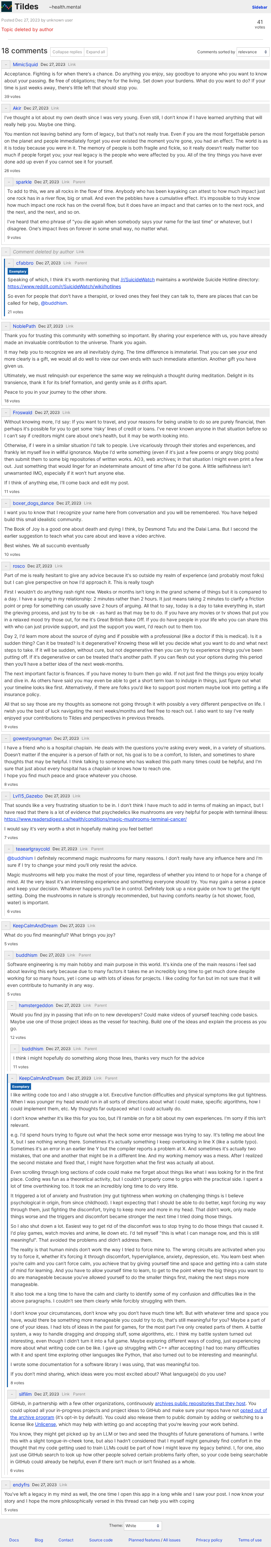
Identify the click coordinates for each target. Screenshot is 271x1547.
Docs (14, 1539)
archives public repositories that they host (200, 1403)
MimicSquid (25, 64)
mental (73, 7)
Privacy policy (209, 1539)
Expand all (95, 51)
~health (57, 7)
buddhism (26, 955)
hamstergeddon (36, 1005)
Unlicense (45, 1424)
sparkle (24, 182)
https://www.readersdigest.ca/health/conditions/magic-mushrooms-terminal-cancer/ (95, 819)
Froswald (22, 412)
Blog (39, 1539)
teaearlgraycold (33, 849)
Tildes (26, 6)
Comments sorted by (216, 51)
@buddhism (54, 303)
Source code (101, 1539)
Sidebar (259, 7)
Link (72, 64)
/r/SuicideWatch (138, 279)
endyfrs (21, 1484)
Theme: (116, 1525)
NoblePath (24, 326)
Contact (65, 1539)
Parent (79, 181)
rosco (19, 566)
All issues (171, 1539)
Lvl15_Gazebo (28, 796)
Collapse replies (67, 51)
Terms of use (250, 1539)
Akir (17, 108)
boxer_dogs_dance (33, 503)
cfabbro (24, 263)
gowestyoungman (32, 738)
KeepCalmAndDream (35, 925)
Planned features (144, 1539)
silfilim (25, 1394)
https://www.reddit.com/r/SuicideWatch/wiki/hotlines (64, 286)
